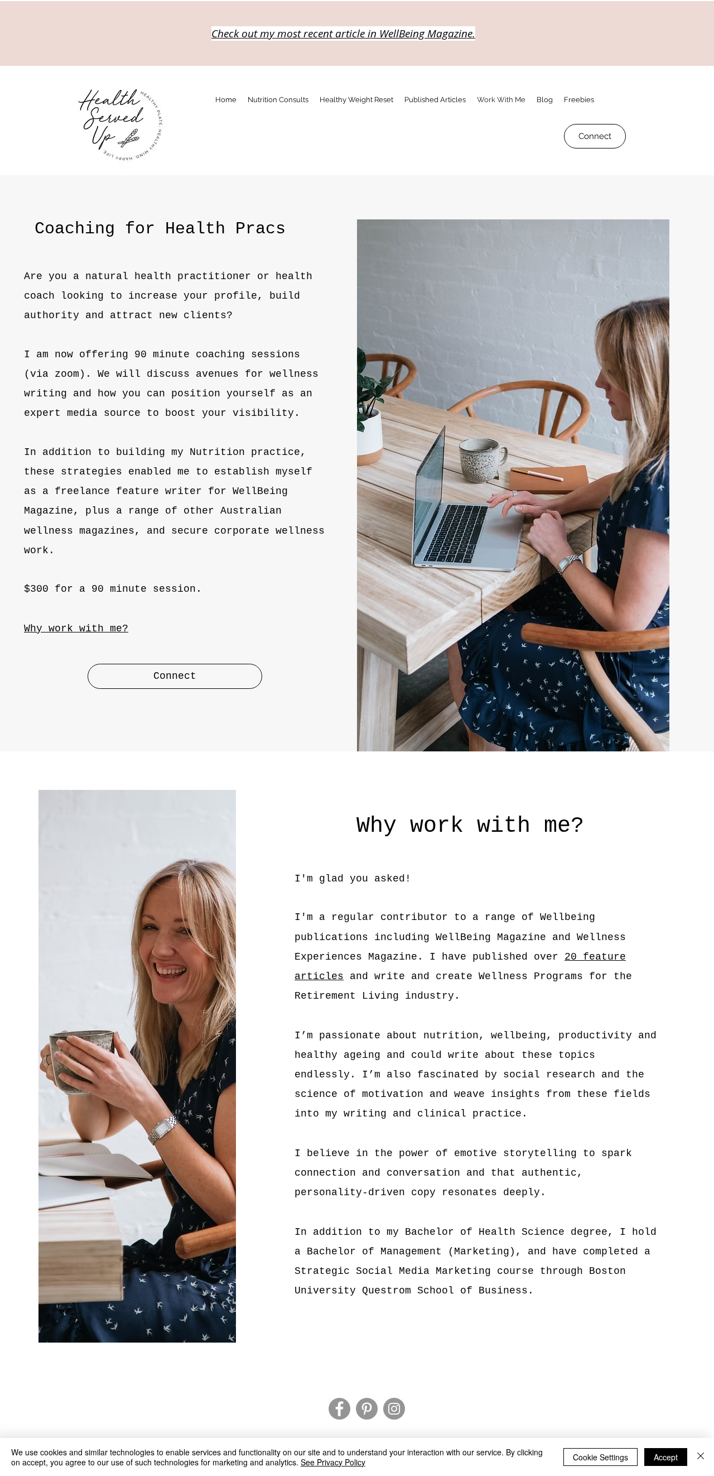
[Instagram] (394, 1409)
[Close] (700, 1457)
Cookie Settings (600, 1457)
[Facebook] (339, 1409)
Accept (666, 1457)
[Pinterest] (367, 1409)
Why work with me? (76, 628)
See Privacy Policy (333, 1462)
